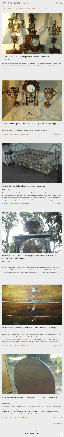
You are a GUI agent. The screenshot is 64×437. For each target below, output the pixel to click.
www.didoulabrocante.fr (16, 3)
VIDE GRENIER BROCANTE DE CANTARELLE (28, 8)
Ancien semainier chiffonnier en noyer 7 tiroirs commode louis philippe (29, 327)
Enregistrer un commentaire (19, 72)
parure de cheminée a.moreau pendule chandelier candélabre (25, 56)
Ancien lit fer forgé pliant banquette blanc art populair (23, 186)
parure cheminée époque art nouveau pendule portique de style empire (29, 123)
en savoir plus (57, 72)
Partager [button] (5, 72)
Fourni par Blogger (33, 430)
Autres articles (57, 423)
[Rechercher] (57, 3)
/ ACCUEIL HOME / (7, 8)
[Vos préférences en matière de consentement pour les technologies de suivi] (61, 434)
